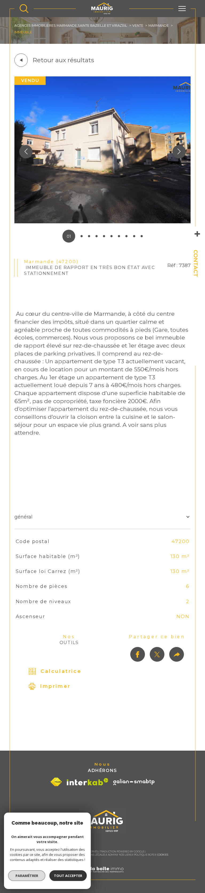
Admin (112, 854)
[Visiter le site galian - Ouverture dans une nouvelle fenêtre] (134, 782)
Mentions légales (93, 854)
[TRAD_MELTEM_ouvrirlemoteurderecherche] (24, 8)
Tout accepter (68, 875)
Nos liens (125, 854)
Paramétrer (26, 875)
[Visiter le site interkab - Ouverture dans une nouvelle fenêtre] (87, 781)
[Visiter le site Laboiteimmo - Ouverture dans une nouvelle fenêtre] (102, 876)
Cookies (162, 854)
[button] (179, 151)
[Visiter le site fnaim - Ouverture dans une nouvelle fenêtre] (56, 782)
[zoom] (102, 222)
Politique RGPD (144, 854)
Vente (137, 26)
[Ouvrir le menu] (182, 8)
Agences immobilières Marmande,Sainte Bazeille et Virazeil (70, 26)
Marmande (158, 26)
